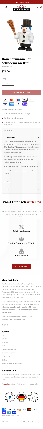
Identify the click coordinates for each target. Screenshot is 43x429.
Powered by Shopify (33, 421)
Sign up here (6, 384)
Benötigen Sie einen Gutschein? (12, 363)
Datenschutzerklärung (9, 349)
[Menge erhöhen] (12, 83)
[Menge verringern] (3, 83)
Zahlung (4, 360)
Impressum (5, 342)
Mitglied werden (21, 266)
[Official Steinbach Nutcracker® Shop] (21, 8)
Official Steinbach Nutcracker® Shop (16, 421)
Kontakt (4, 339)
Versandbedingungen (9, 353)
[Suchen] (7, 6)
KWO (10, 66)
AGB (3, 346)
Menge (4, 79)
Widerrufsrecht (6, 356)
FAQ (3, 335)
